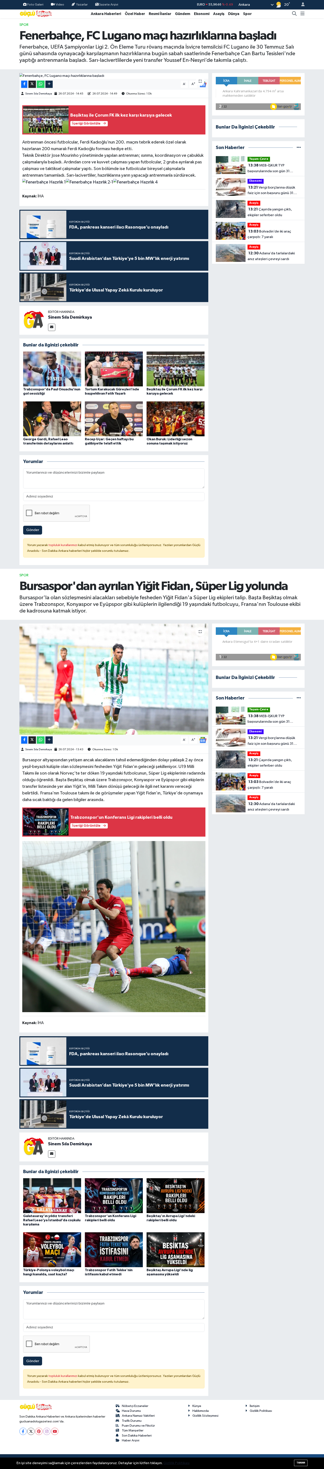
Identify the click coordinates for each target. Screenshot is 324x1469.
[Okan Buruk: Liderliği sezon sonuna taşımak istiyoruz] (176, 419)
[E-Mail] (51, 327)
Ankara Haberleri (106, 14)
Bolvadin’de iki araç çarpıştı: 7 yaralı (269, 234)
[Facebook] (23, 1431)
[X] (31, 1431)
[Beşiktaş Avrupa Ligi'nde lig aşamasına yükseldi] (176, 1250)
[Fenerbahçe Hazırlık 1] (44, 182)
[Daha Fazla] (49, 84)
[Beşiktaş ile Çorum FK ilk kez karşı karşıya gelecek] (176, 369)
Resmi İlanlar (160, 14)
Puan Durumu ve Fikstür (138, 1425)
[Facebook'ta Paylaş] (24, 84)
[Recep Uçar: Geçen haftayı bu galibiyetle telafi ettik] (114, 419)
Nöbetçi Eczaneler (135, 1406)
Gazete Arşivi (108, 4)
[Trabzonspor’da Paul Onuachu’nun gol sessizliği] (52, 369)
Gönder (32, 530)
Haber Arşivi (130, 1440)
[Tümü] (299, 147)
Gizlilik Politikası (261, 1410)
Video (60, 4)
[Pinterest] (39, 1431)
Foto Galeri (35, 4)
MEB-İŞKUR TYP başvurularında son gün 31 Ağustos (269, 168)
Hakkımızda (200, 1410)
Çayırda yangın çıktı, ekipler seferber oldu (270, 212)
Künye (196, 1406)
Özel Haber (135, 14)
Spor (247, 14)
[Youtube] (54, 1431)
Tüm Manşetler (132, 1430)
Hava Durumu (131, 1410)
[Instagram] (46, 1431)
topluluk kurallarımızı (63, 545)
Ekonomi (201, 14)
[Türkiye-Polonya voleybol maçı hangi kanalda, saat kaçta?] (52, 1250)
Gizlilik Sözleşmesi (205, 1415)
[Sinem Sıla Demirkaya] (33, 320)
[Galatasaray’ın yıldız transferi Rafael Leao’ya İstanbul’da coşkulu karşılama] (52, 1195)
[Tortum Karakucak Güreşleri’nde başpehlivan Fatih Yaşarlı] (114, 369)
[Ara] (294, 14)
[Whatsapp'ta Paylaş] (41, 84)
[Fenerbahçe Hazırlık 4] (135, 182)
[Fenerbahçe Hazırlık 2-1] (89, 182)
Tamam (300, 1462)
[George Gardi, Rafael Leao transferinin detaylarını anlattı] (52, 419)
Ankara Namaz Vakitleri (138, 1415)
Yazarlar (82, 4)
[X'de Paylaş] (32, 84)
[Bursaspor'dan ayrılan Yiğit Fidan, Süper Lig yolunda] (113, 679)
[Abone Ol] (203, 740)
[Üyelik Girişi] (301, 4)
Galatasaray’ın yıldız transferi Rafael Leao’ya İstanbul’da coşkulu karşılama (51, 1220)
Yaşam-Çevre (258, 159)
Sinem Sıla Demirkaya (38, 93)
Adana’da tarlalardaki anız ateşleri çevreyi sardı (271, 256)
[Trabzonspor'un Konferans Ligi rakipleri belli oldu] (114, 1195)
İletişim (255, 1406)
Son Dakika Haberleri (137, 1435)
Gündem (182, 14)
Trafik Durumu (132, 1420)
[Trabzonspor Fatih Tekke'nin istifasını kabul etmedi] (114, 1250)
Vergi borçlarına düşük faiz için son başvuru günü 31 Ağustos (271, 190)
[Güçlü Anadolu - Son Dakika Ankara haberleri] (35, 13)
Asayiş (218, 14)
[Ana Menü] (302, 14)
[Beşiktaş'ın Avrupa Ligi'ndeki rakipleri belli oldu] (176, 1195)
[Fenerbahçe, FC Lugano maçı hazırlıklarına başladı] (113, 76)
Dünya (233, 14)
